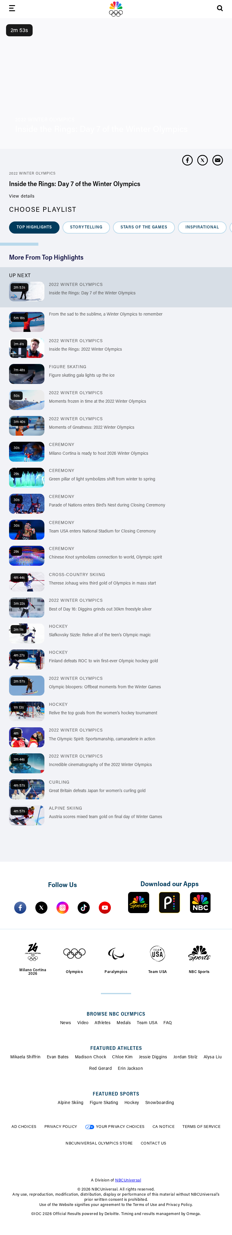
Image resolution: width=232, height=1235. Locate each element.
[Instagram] (62, 908)
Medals (124, 1023)
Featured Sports (116, 1094)
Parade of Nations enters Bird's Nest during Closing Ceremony (107, 505)
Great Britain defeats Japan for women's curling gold (97, 791)
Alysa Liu (213, 1057)
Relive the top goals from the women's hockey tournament (103, 713)
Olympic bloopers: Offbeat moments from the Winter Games (105, 687)
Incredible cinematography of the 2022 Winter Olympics (100, 765)
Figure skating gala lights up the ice (81, 376)
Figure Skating (104, 1103)
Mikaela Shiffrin (25, 1057)
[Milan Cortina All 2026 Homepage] (116, 9)
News (65, 1023)
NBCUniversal (128, 1180)
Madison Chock (90, 1057)
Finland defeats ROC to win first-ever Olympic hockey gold (103, 661)
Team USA (147, 1023)
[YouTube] (105, 908)
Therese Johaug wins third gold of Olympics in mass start (102, 583)
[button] (34, 227)
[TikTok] (84, 908)
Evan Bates (58, 1057)
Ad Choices (24, 1127)
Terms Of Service (201, 1127)
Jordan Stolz (185, 1057)
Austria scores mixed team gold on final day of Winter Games (105, 817)
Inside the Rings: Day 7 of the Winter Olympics (92, 293)
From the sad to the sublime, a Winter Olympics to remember (106, 315)
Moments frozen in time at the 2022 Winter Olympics (97, 402)
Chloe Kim (122, 1057)
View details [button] (22, 197)
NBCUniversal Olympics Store (99, 1143)
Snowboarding (159, 1103)
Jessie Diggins (153, 1057)
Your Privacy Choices (120, 1127)
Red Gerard (100, 1069)
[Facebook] (20, 908)
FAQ (167, 1023)
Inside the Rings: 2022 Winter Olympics (85, 350)
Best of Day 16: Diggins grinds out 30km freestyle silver (100, 610)
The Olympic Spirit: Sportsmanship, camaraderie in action (102, 739)
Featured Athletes (116, 1049)
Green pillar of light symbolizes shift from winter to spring (102, 479)
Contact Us (153, 1143)
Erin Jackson (130, 1069)
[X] (41, 908)
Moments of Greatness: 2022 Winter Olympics (91, 428)
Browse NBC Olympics (116, 1014)
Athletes (103, 1023)
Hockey (131, 1103)
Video (83, 1023)
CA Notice (164, 1127)
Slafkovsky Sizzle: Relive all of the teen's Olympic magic (100, 635)
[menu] (12, 9)
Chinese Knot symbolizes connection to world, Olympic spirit (105, 557)
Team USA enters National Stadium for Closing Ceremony (102, 531)
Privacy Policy (60, 1127)
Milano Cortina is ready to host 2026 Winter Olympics (98, 454)
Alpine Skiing (71, 1103)
